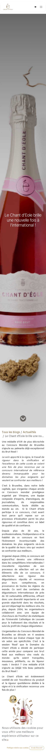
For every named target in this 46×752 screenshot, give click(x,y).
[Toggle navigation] (41, 6)
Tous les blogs (11, 432)
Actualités (29, 432)
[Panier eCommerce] (35, 6)
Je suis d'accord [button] (36, 748)
